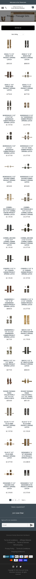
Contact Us (11, 542)
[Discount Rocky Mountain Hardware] (18, 7)
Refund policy (18, 545)
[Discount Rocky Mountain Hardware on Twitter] (21, 567)
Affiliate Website (25, 540)
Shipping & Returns (18, 552)
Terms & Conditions (11, 540)
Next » (24, 500)
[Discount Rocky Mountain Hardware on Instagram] (13, 567)
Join (18, 513)
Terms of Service (23, 542)
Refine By (18, 28)
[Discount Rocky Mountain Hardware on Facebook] (16, 567)
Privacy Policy (9, 549)
